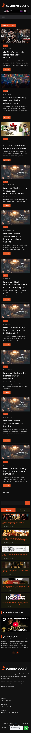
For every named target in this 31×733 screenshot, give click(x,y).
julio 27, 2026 (7, 574)
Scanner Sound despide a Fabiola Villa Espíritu (14, 555)
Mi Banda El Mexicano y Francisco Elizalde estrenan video (14, 100)
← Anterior (5, 493)
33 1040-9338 (7, 706)
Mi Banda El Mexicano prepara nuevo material (14, 146)
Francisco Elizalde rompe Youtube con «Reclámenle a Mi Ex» (15, 191)
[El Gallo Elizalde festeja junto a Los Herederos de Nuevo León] (15, 311)
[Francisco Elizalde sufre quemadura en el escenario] (15, 357)
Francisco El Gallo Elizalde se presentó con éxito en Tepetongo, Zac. (15, 285)
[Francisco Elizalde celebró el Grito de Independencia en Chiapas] (15, 217)
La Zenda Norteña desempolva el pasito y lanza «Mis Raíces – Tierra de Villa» (15, 587)
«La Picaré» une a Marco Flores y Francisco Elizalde (15, 55)
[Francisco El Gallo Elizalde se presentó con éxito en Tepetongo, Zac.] (15, 266)
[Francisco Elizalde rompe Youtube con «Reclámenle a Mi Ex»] (15, 172)
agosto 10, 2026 (8, 526)
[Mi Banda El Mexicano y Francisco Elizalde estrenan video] (15, 81)
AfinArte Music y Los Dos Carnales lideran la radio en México (13, 523)
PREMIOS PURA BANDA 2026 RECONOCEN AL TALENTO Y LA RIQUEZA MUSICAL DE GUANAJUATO (15, 539)
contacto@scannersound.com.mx (10, 712)
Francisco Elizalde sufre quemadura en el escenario (14, 376)
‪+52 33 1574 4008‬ (6, 701)
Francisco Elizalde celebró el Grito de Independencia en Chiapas (12, 237)
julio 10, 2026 (7, 590)
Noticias (6, 45)
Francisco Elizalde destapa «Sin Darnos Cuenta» (13, 423)
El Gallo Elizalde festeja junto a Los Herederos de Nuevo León (14, 330)
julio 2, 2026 (7, 606)
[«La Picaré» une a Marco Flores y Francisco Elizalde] (15, 36)
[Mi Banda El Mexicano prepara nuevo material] (15, 129)
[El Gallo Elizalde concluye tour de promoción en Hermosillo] (15, 452)
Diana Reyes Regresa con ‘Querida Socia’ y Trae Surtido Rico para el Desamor (15, 571)
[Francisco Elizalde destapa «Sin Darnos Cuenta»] (15, 404)
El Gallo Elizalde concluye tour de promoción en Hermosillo (15, 471)
